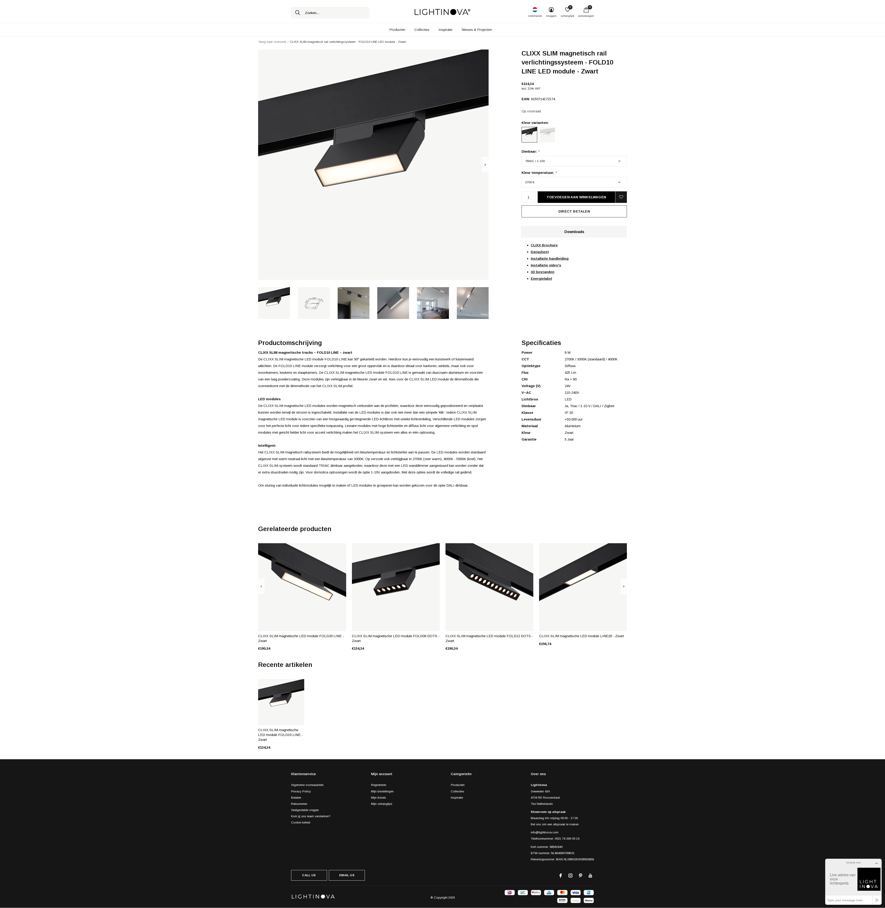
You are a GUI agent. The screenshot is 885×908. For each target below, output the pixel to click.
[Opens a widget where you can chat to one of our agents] (853, 881)
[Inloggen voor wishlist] (621, 197)
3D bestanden (542, 272)
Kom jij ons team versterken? (310, 816)
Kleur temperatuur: (539, 173)
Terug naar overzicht (272, 42)
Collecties (421, 30)
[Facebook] (560, 875)
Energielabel (541, 278)
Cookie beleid (300, 822)
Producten (397, 30)
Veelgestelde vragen (305, 810)
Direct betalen (574, 211)
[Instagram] (570, 875)
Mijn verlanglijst (381, 804)
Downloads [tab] (574, 232)
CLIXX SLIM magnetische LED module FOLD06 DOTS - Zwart (396, 638)
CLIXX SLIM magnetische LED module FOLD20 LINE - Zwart (301, 638)
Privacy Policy (301, 791)
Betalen (296, 797)
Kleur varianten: (535, 123)
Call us (309, 875)
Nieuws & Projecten (477, 30)
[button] (274, 303)
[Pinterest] (580, 875)
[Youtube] (590, 875)
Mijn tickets (378, 797)
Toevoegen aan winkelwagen (576, 197)
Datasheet (540, 252)
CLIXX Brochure (544, 245)
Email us (346, 875)
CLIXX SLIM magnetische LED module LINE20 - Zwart (581, 636)
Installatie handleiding (550, 258)
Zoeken (297, 12)
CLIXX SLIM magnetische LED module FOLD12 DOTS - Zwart (489, 638)
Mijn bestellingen (382, 791)
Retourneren (299, 804)
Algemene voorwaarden (307, 785)
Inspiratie (445, 30)
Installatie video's (546, 265)
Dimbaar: (530, 151)
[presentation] (485, 164)
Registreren (378, 785)
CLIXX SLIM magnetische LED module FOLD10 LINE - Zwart (280, 735)
